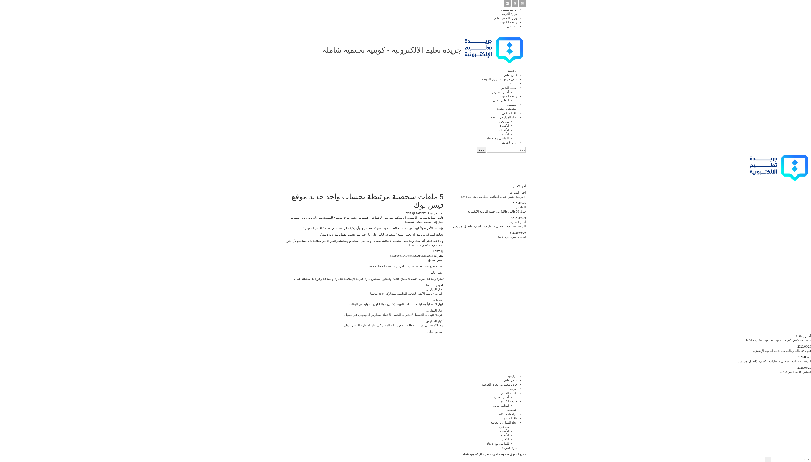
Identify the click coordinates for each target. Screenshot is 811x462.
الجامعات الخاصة (507, 108)
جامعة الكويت (508, 22)
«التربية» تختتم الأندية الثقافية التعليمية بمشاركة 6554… (492, 196)
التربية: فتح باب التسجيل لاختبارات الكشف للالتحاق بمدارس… (488, 226)
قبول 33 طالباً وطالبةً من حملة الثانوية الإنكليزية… (495, 211)
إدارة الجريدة (509, 142)
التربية (513, 83)
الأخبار (505, 134)
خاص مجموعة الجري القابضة (499, 79)
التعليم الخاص (509, 87)
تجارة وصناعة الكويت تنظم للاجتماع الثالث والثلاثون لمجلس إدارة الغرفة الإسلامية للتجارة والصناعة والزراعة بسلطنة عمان (369, 279)
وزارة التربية (509, 13)
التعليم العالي (501, 100)
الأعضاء (504, 125)
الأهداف (504, 130)
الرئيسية (512, 70)
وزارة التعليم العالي (505, 18)
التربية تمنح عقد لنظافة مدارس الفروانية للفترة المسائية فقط (406, 266)
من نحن (504, 121)
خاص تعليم (510, 75)
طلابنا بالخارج (509, 113)
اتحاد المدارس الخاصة (504, 117)
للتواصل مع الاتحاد (498, 138)
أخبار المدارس (500, 92)
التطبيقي (512, 26)
